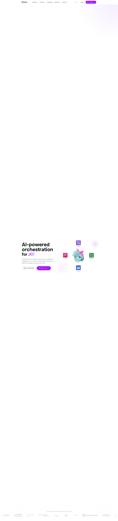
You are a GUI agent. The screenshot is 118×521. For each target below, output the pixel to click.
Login (82, 2)
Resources (57, 2)
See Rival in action (43, 268)
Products (42, 2)
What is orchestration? (29, 268)
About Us (64, 2)
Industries (34, 2)
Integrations (50, 2)
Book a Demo (90, 2)
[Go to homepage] (24, 2)
